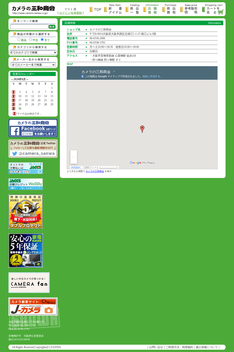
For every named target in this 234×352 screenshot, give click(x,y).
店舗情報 (153, 9)
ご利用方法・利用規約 (179, 347)
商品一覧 (135, 9)
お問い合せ (156, 347)
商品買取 (171, 9)
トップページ (97, 9)
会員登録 (76, 12)
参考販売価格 (191, 9)
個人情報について (207, 347)
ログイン (64, 12)
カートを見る (213, 9)
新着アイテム (115, 9)
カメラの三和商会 (95, 171)
